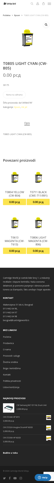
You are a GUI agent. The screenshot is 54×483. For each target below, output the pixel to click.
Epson (17, 15)
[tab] (27, 123)
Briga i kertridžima (12, 368)
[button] (46, 24)
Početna (6, 15)
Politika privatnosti (12, 380)
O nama (7, 349)
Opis (27, 123)
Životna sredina (10, 362)
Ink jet (24, 107)
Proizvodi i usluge (11, 355)
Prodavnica (8, 343)
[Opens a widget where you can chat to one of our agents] (42, 478)
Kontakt (7, 374)
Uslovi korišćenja (11, 387)
